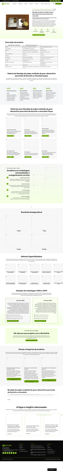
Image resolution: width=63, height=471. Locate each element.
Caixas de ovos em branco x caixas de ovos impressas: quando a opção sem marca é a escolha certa (51, 426)
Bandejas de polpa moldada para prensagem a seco (38, 450)
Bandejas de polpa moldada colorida (37, 445)
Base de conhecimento (51, 451)
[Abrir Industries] (27, 3)
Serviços (36, 9)
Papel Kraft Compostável (11, 129)
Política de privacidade (48, 459)
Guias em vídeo (49, 449)
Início (33, 9)
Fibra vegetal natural (10, 150)
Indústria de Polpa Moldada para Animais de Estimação (10, 283)
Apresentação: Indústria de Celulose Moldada (22, 283)
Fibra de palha (44, 150)
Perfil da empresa (22, 449)
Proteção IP (21, 447)
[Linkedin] (50, 1)
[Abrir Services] (33, 3)
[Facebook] (52, 1)
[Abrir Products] (16, 3)
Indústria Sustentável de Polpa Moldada (22, 272)
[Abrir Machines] (22, 3)
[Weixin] (58, 1)
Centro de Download (50, 452)
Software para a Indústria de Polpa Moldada (34, 272)
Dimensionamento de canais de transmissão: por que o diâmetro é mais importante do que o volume (13, 426)
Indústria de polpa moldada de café (58, 283)
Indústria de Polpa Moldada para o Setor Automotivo (46, 272)
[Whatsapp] (60, 1)
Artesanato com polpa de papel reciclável (37, 447)
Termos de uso (58, 459)
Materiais (49, 447)
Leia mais (9, 399)
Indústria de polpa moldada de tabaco (58, 272)
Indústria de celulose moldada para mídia (46, 283)
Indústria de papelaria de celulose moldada (10, 272)
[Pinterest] (56, 1)
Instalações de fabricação (23, 451)
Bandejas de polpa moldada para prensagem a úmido (13, 368)
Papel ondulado (27, 152)
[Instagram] (53, 1)
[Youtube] (55, 1)
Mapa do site (54, 459)
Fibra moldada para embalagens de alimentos (45, 9)
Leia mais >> (9, 433)
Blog (48, 445)
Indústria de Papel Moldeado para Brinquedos (34, 283)
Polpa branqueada (45, 128)
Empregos (20, 445)
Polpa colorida (27, 129)
